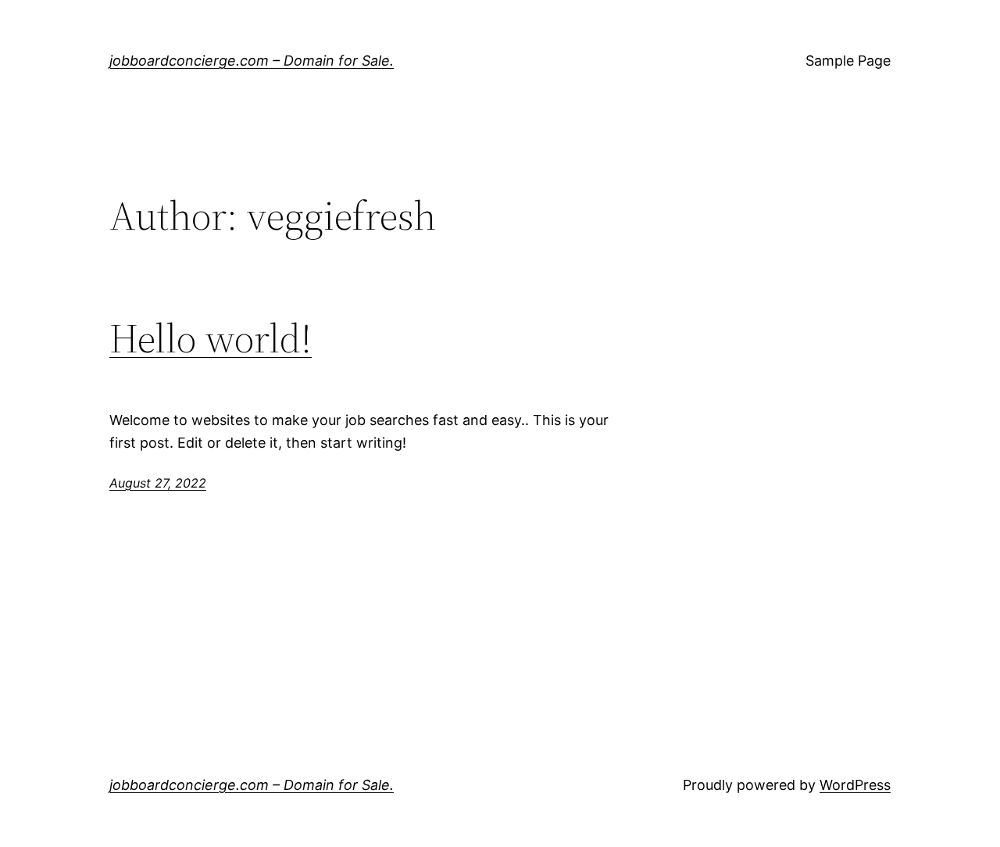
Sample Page (848, 60)
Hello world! (210, 338)
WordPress (855, 785)
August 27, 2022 (157, 483)
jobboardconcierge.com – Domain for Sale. (251, 60)
